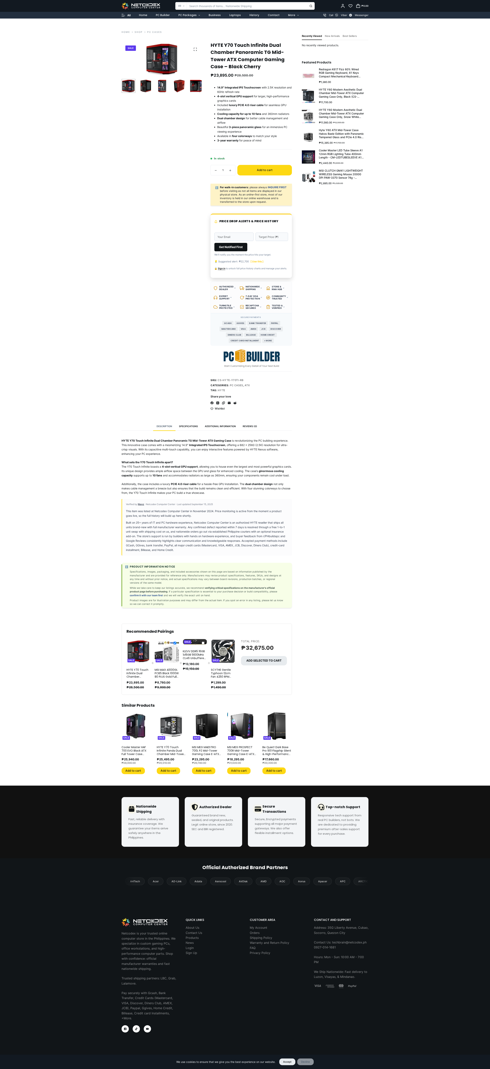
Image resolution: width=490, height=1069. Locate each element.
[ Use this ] (257, 261)
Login (190, 948)
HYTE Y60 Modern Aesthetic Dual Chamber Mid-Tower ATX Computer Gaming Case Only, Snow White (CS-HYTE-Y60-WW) (341, 113)
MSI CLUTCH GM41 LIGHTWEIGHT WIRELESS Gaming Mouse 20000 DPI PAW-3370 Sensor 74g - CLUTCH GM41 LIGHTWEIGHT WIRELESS (341, 174)
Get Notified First (231, 247)
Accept (287, 1061)
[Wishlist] (350, 6)
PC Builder (163, 15)
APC (342, 881)
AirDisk (243, 881)
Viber (344, 15)
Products (192, 938)
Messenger (361, 15)
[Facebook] (212, 402)
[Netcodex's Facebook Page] (125, 1029)
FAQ (253, 948)
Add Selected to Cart (264, 660)
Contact (273, 15)
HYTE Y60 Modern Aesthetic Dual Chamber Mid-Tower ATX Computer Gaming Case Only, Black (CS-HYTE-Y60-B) (341, 93)
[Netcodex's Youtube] (147, 1029)
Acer (156, 881)
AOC (282, 881)
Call (331, 15)
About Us (192, 927)
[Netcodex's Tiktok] (136, 1029)
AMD (264, 881)
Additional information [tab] (220, 426)
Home (143, 15)
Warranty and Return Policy (269, 943)
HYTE (221, 390)
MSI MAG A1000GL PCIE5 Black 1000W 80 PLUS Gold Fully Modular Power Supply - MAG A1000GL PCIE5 (167, 678)
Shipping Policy (261, 938)
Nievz (141, 504)
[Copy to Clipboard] (223, 402)
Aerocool (220, 881)
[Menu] (126, 15)
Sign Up (191, 953)
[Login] (343, 6)
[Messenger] (350, 15)
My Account (258, 927)
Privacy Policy (260, 953)
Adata (198, 881)
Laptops (235, 15)
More (291, 15)
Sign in (221, 268)
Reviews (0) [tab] (250, 426)
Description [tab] (164, 426)
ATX (247, 385)
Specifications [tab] (188, 426)
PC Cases (236, 385)
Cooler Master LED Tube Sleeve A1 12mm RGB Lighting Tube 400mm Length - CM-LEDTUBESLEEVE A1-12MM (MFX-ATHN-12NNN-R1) (341, 154)
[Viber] (336, 15)
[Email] (229, 402)
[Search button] (310, 6)
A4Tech (135, 881)
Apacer (322, 881)
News (190, 943)
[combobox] (241, 6)
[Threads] (217, 402)
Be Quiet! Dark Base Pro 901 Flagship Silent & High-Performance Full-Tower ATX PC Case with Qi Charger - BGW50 (276, 755)
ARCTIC (363, 881)
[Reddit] (235, 402)
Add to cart (265, 170)
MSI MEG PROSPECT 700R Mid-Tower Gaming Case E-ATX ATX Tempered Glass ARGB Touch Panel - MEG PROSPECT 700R (241, 755)
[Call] (324, 15)
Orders (255, 933)
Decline (305, 1061)
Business (215, 15)
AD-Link (177, 881)
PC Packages (187, 15)
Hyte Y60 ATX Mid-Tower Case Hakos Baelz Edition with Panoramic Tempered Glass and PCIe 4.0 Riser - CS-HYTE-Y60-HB (341, 133)
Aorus (301, 881)
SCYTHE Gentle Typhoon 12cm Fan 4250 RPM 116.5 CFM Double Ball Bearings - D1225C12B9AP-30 (222, 678)
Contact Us (194, 933)
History (254, 15)
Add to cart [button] (133, 770)
